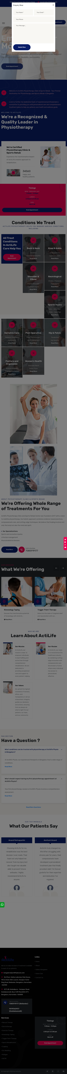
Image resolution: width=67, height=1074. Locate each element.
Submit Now (22, 47)
